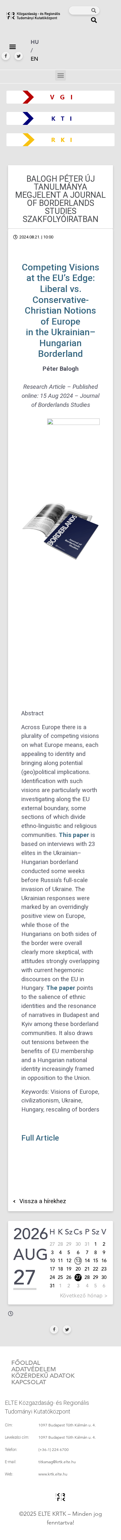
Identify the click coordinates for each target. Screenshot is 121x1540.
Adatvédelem (33, 1369)
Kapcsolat (28, 1382)
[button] (94, 20)
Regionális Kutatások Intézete (63, 139)
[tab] (22, 564)
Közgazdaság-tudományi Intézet (60, 118)
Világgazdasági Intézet (58, 97)
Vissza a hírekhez (42, 1201)
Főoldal (25, 1363)
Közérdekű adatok (43, 1376)
